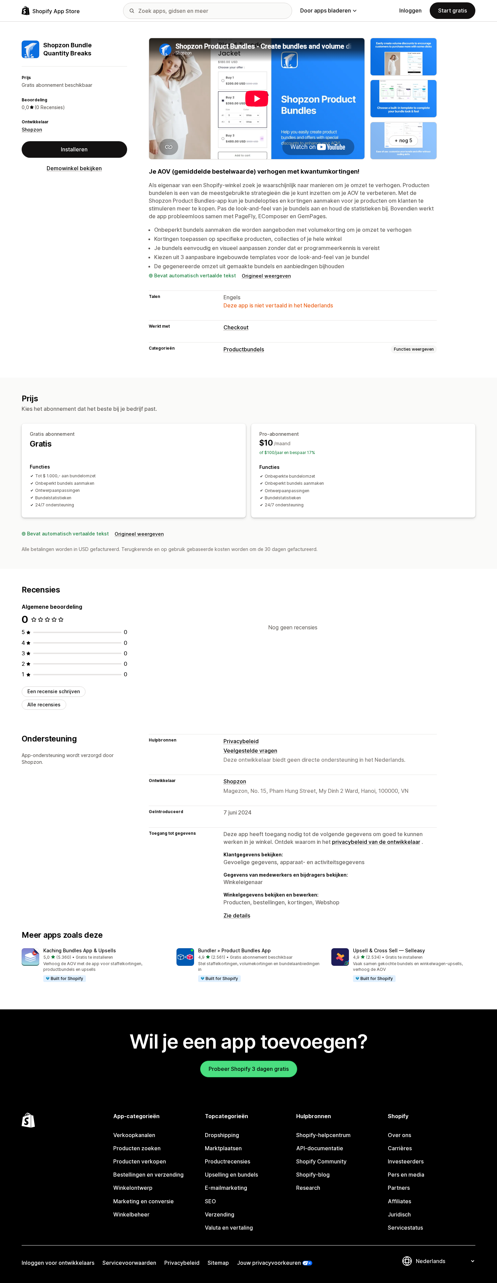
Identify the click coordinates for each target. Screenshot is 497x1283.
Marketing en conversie (143, 1201)
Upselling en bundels (231, 1174)
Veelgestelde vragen (250, 750)
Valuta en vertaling (229, 1227)
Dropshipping (222, 1135)
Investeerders (406, 1161)
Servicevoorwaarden (129, 1262)
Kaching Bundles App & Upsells (79, 950)
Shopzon (32, 129)
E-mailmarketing (226, 1187)
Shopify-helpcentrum (323, 1135)
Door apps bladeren (325, 10)
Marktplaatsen (223, 1148)
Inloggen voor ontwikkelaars (58, 1262)
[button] (94, 965)
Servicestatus (405, 1227)
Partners (399, 1187)
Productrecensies (227, 1161)
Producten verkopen (139, 1161)
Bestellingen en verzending (148, 1174)
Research (308, 1187)
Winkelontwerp (132, 1187)
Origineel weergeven (266, 276)
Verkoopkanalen (134, 1135)
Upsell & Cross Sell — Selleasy (389, 950)
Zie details (236, 915)
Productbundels (243, 349)
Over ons (399, 1135)
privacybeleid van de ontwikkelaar (376, 841)
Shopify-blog (313, 1174)
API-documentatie (319, 1148)
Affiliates (399, 1201)
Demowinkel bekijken (74, 168)
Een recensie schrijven (53, 691)
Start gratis (452, 10)
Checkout (236, 327)
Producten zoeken (137, 1148)
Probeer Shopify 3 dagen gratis (249, 1068)
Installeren (74, 149)
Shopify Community (321, 1161)
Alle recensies (44, 704)
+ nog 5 (403, 140)
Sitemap (218, 1262)
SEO (210, 1201)
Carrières (400, 1148)
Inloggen (410, 10)
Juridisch (399, 1214)
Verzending (219, 1214)
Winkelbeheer (131, 1214)
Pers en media (406, 1174)
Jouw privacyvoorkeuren (269, 1262)
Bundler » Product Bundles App (234, 950)
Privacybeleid (241, 741)
